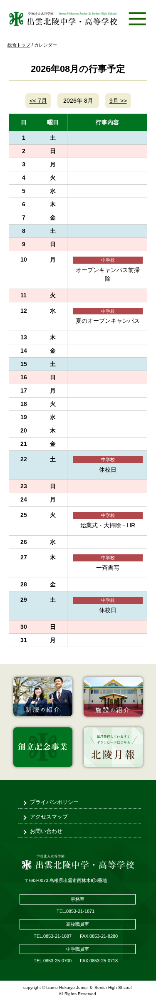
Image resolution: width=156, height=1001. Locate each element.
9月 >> (118, 100)
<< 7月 (38, 100)
